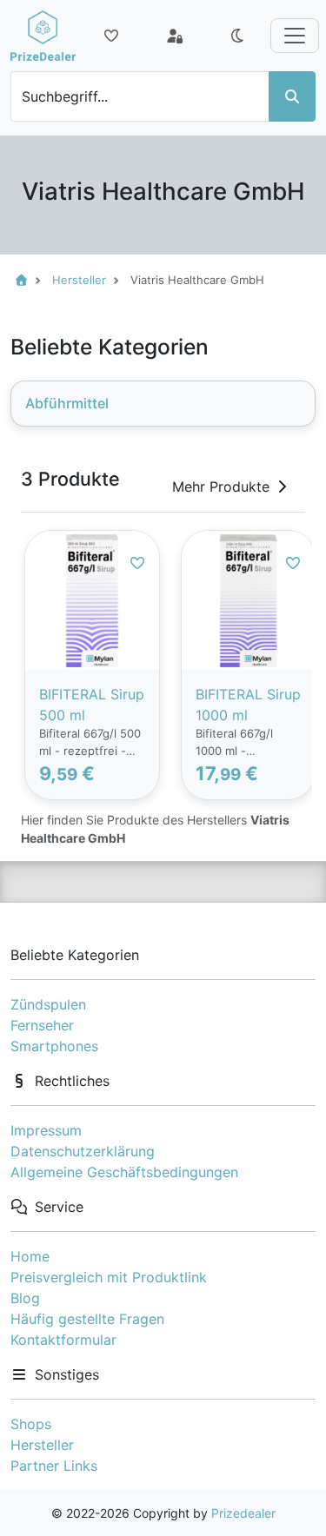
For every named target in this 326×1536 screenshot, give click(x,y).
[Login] (174, 35)
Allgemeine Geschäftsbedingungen (124, 1172)
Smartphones (54, 1046)
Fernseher (42, 1025)
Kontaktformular (63, 1339)
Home (30, 1256)
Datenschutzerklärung (82, 1151)
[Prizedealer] (43, 35)
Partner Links (53, 1465)
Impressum (46, 1130)
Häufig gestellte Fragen (87, 1318)
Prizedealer (243, 1513)
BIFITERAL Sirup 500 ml (91, 704)
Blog (25, 1298)
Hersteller (42, 1444)
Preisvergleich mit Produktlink (108, 1277)
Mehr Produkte (220, 486)
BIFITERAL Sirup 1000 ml (248, 704)
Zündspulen (48, 1004)
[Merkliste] (111, 35)
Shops (30, 1424)
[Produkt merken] (137, 563)
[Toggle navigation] (294, 35)
